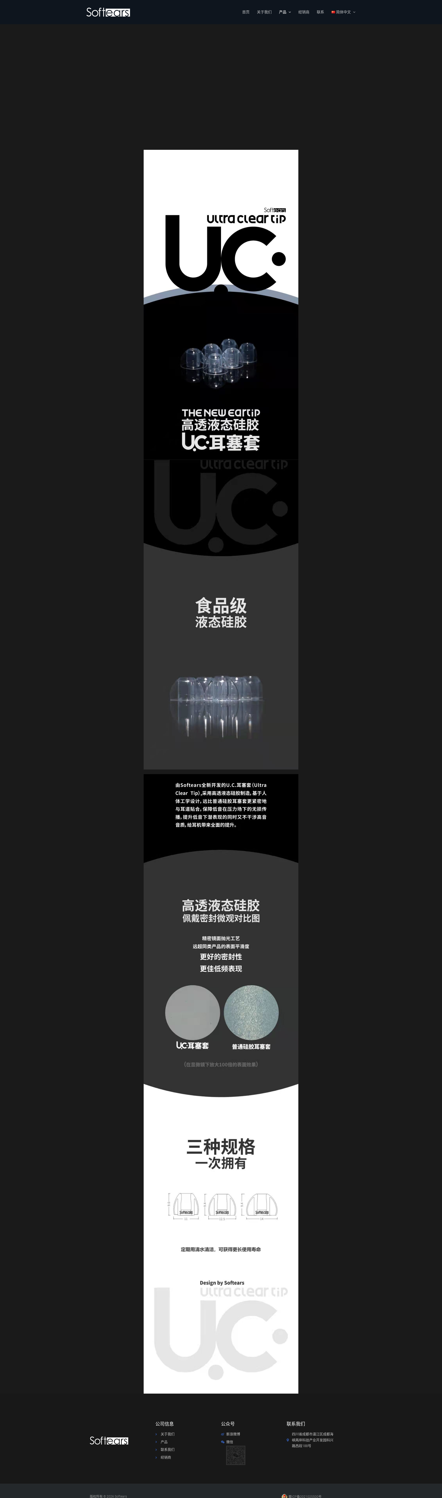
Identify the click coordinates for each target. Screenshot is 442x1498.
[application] (288, 12)
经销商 (303, 12)
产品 (282, 12)
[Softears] (108, 12)
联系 (320, 12)
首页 (246, 12)
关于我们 (264, 12)
